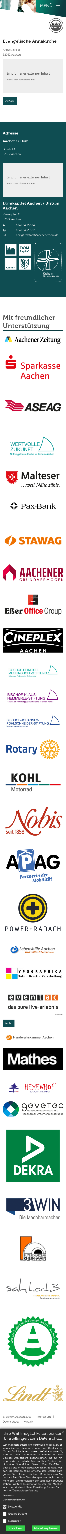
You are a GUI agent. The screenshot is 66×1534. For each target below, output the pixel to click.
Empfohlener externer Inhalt (28, 73)
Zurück (9, 101)
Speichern (15, 1528)
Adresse (10, 133)
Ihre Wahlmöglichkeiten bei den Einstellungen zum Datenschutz (33, 1436)
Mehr (8, 1023)
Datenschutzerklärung (25, 1490)
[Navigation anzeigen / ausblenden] (58, 5)
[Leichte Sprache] (56, 25)
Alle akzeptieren (46, 1528)
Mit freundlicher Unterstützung (29, 322)
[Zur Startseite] (20, 20)
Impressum (8, 1495)
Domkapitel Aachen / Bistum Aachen (31, 205)
